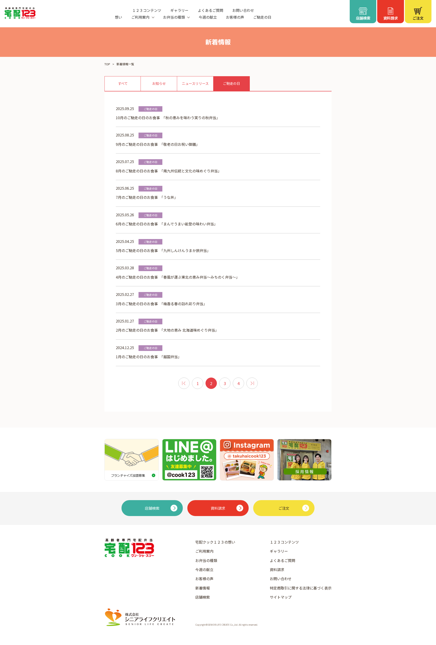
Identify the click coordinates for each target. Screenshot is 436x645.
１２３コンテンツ (146, 10)
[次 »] (252, 383)
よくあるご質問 (210, 10)
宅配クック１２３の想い (215, 542)
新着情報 (202, 588)
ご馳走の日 (262, 17)
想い (118, 17)
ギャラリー (179, 10)
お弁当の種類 (206, 560)
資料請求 (277, 569)
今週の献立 (208, 17)
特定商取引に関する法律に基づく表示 (301, 588)
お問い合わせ (243, 10)
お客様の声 (235, 17)
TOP (107, 64)
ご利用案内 (204, 551)
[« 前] (184, 383)
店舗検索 (202, 597)
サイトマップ (281, 597)
